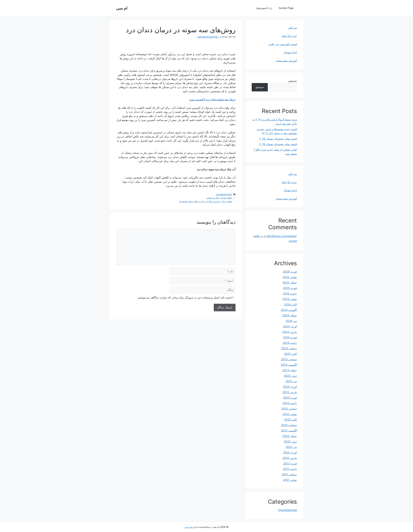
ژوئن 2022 (290, 441)
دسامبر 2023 (289, 348)
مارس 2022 (289, 458)
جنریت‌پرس (190, 526)
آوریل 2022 (290, 452)
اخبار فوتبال (290, 52)
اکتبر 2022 (290, 419)
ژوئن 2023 (290, 375)
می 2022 (291, 447)
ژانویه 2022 (290, 469)
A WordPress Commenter (280, 236)
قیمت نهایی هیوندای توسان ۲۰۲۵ (278, 138)
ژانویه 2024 (290, 343)
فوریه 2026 (290, 271)
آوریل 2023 (290, 386)
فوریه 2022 (290, 463)
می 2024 (291, 321)
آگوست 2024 (289, 310)
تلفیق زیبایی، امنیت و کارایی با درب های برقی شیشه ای (205, 201)
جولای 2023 (289, 370)
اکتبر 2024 (290, 304)
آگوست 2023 (289, 364)
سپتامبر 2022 (289, 425)
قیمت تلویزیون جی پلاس (282, 44)
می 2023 (291, 381)
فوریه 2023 (290, 397)
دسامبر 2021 (289, 474)
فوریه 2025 (290, 288)
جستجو (293, 81)
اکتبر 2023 (290, 353)
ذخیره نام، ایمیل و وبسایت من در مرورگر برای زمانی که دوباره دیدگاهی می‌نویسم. (184, 297)
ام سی (121, 8)
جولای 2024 (289, 315)
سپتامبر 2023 (289, 359)
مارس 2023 (289, 392)
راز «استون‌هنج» (264, 8)
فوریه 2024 (290, 337)
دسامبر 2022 (289, 408)
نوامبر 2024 (289, 299)
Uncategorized (224, 194)
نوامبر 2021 (290, 480)
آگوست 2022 (289, 430)
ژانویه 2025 (290, 293)
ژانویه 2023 (290, 403)
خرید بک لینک (289, 36)
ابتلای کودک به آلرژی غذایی (219, 197)
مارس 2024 (289, 332)
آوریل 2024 (290, 326)
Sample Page (286, 8)
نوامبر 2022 (290, 414)
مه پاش (292, 27)
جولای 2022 (289, 436)
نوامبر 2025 (290, 277)
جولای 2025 (289, 282)
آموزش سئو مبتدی (286, 60)
